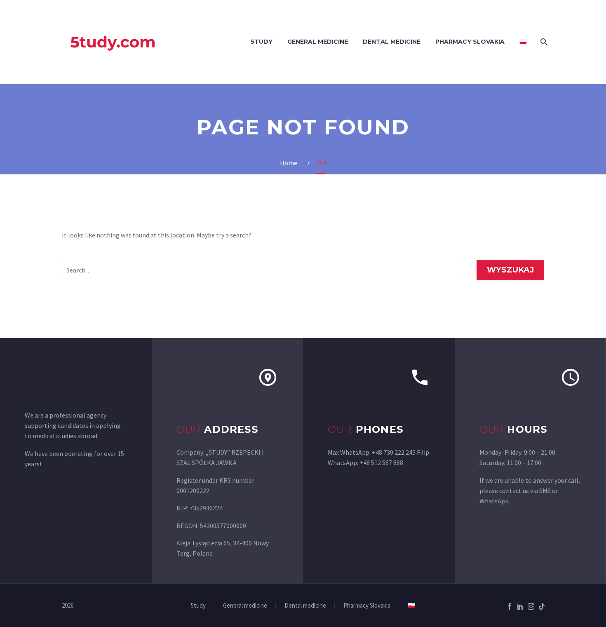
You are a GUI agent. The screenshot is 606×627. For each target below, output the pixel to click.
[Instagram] (531, 606)
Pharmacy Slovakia (470, 41)
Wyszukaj (510, 270)
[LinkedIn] (520, 606)
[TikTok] (541, 606)
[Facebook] (509, 606)
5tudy (261, 41)
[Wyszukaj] (543, 42)
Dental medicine (391, 41)
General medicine (317, 41)
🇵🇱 (522, 41)
